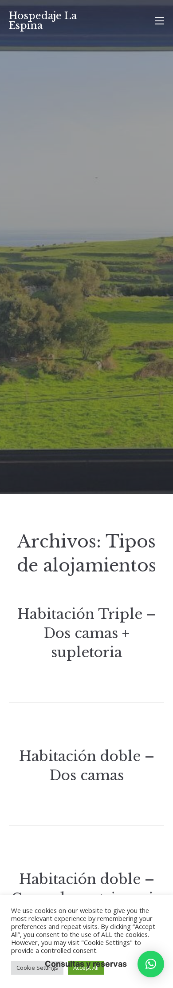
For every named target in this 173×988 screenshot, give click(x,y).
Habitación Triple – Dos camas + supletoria (86, 633)
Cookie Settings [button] (37, 968)
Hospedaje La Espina (43, 21)
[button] (151, 964)
